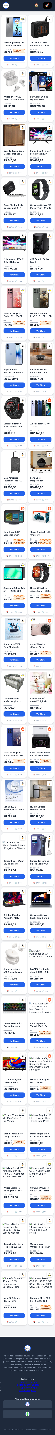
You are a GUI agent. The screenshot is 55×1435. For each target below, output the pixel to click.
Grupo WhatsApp (27, 1387)
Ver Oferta (14, 58)
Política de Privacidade (27, 1384)
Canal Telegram (27, 1390)
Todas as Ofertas (27, 1382)
